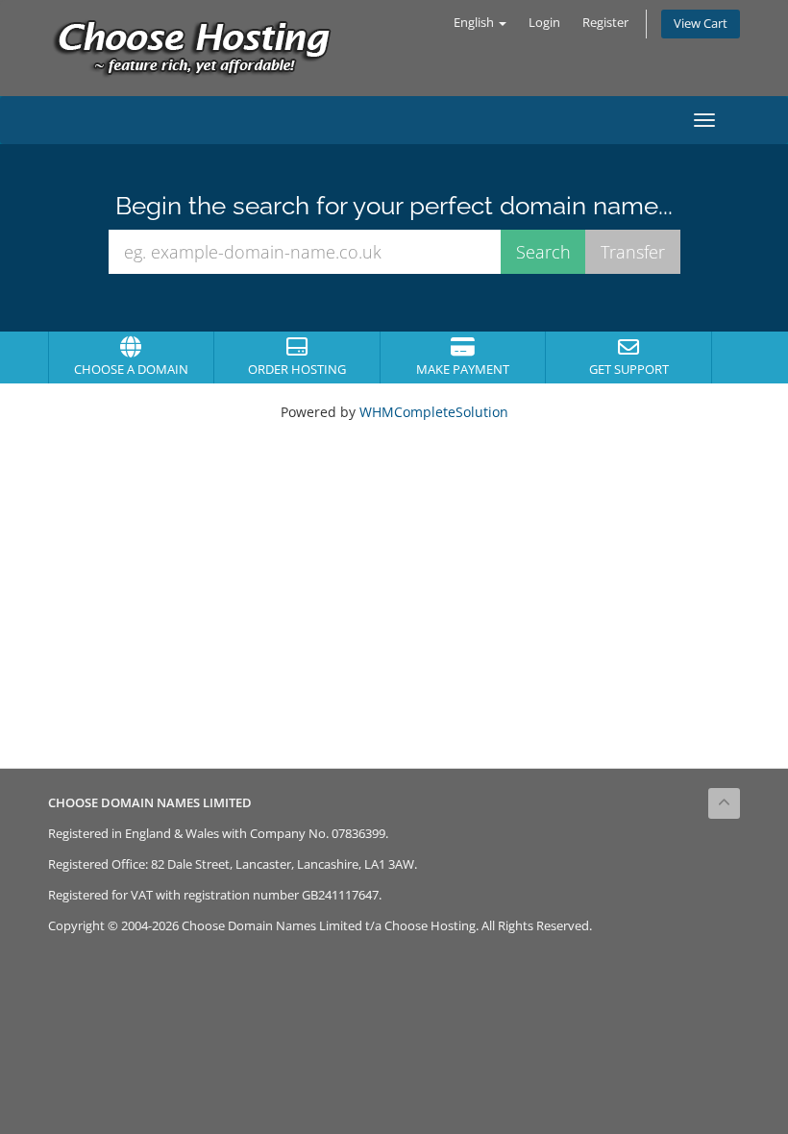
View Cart (700, 23)
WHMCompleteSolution (433, 412)
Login (544, 22)
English (475, 22)
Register (605, 22)
